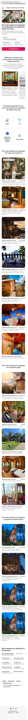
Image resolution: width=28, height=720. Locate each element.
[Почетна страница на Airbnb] (3, 7)
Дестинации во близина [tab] (8, 653)
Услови (17, 712)
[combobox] (13, 39)
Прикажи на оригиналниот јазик (17, 3)
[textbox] (7, 44)
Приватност (11, 712)
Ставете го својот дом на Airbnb (15, 8)
